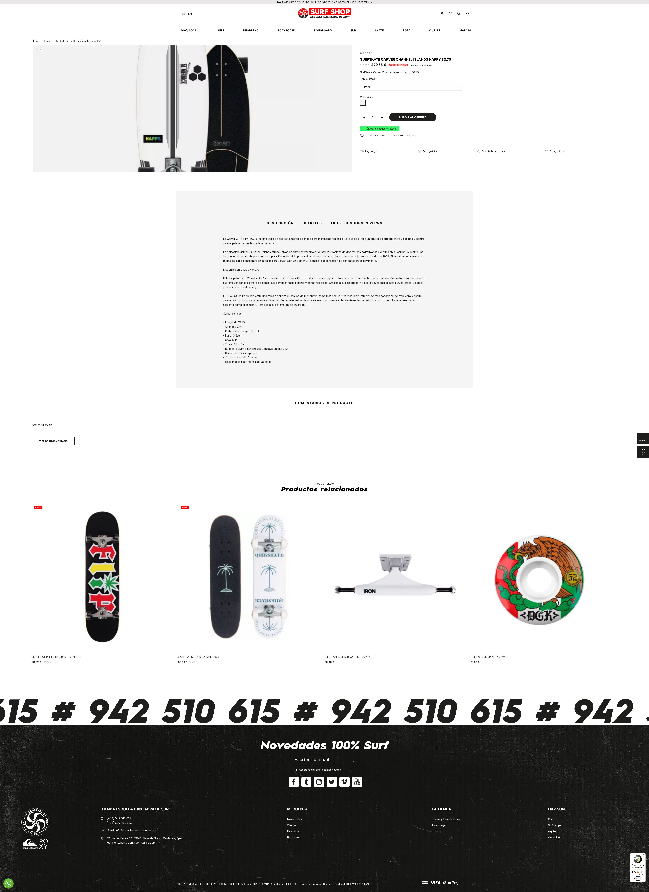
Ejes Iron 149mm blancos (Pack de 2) (349, 656)
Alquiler (552, 831)
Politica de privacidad (311, 884)
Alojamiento (555, 837)
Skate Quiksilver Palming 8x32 (199, 656)
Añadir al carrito (413, 117)
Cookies (327, 884)
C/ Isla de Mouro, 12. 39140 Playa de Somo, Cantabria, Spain (145, 838)
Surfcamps (554, 825)
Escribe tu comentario (53, 441)
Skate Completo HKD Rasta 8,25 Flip (56, 656)
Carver (366, 52)
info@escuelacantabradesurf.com (136, 830)
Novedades (294, 819)
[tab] (280, 223)
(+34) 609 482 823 (119, 822)
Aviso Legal (439, 825)
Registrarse (294, 837)
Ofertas (291, 825)
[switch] (637, 878)
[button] (372, 135)
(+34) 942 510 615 (119, 818)
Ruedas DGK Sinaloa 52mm (488, 656)
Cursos (552, 819)
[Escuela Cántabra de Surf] (325, 14)
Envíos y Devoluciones (446, 819)
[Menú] (644, 855)
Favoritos (293, 831)
